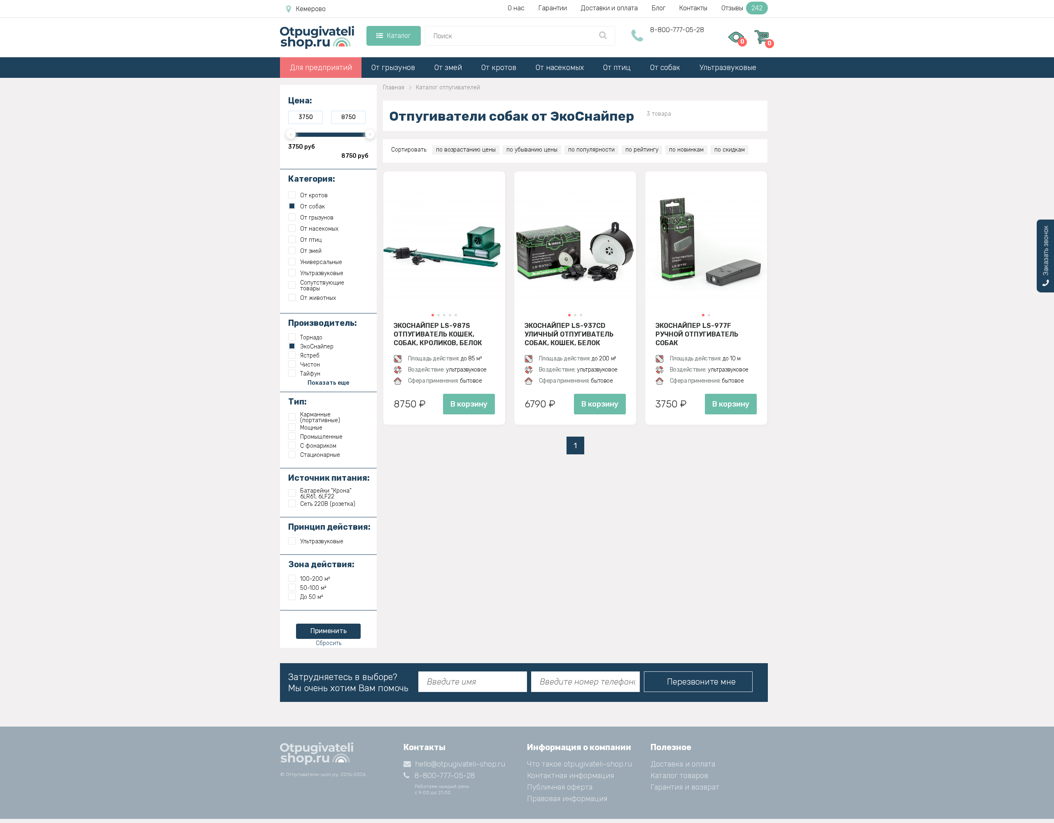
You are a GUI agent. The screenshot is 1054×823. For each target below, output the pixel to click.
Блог (658, 8)
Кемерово (311, 9)
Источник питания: (329, 477)
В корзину (468, 404)
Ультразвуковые (728, 67)
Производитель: (322, 322)
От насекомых (560, 67)
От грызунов (393, 67)
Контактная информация (570, 775)
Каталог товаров (679, 775)
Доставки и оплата (609, 8)
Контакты (693, 8)
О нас (516, 8)
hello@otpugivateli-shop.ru (460, 764)
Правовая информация (567, 798)
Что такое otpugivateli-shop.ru (579, 764)
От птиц (617, 67)
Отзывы (742, 8)
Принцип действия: (329, 526)
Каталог (398, 36)
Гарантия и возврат (685, 787)
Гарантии (553, 8)
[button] (432, 315)
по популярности (591, 149)
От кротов (498, 67)
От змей (448, 67)
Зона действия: (321, 564)
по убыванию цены (531, 149)
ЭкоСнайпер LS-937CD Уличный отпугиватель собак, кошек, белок (569, 334)
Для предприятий (321, 67)
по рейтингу (641, 149)
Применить (328, 631)
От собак (665, 67)
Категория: (311, 178)
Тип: (297, 401)
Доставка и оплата (683, 764)
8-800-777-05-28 (677, 30)
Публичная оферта (559, 787)
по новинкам (686, 149)
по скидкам (729, 149)
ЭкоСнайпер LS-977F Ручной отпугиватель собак (696, 334)
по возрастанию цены (466, 149)
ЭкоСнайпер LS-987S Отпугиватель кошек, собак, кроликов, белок (438, 334)
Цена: (300, 100)
